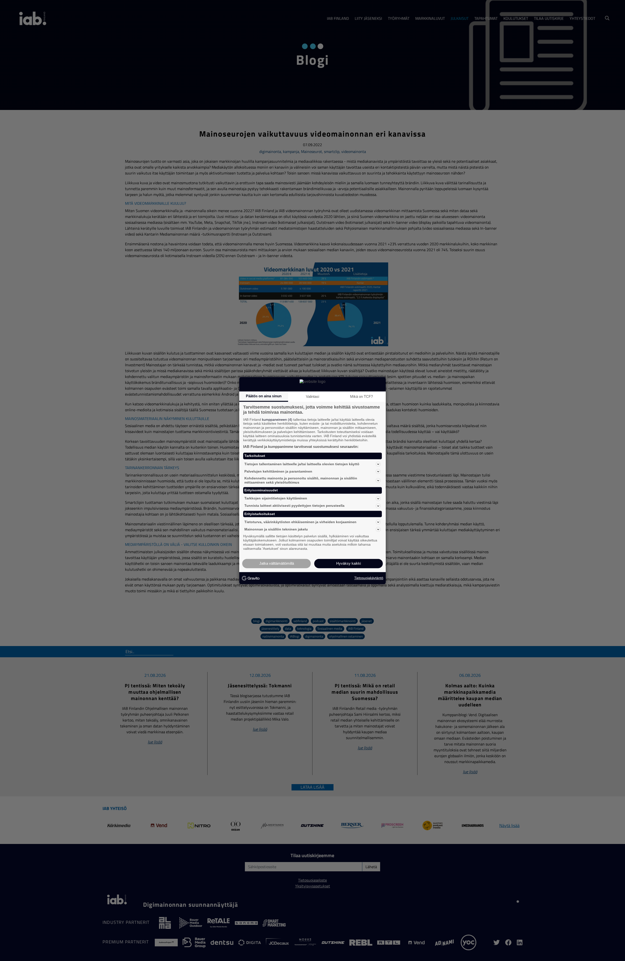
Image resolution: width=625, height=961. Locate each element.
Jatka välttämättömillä (276, 563)
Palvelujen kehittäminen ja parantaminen (278, 471)
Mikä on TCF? (361, 396)
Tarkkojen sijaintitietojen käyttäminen (275, 498)
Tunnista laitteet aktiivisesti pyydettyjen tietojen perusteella (294, 506)
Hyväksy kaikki (348, 563)
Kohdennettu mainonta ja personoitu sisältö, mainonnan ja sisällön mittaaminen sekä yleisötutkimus (300, 480)
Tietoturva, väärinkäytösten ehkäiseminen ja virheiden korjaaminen (300, 522)
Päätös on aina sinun (263, 396)
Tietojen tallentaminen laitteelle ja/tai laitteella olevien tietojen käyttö (301, 464)
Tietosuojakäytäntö (368, 578)
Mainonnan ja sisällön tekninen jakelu (276, 529)
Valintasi (312, 396)
